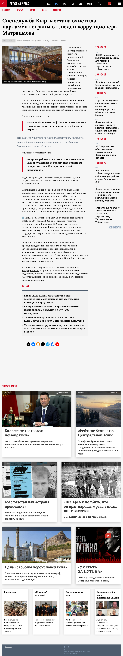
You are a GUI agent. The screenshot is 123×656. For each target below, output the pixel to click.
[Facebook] (52, 344)
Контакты (8, 647)
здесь (50, 261)
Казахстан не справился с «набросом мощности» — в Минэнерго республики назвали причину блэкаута (107, 195)
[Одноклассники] (38, 344)
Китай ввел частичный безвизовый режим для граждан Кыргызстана (107, 85)
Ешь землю (10, 592)
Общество (55, 41)
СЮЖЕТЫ (57, 10)
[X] (28, 344)
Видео (32, 10)
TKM (72, 3)
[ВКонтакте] (33, 344)
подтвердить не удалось (50, 258)
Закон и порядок (23, 41)
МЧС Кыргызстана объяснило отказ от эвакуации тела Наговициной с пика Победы (105, 152)
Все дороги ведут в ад (75, 593)
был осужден (71, 224)
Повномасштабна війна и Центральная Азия (107, 595)
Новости (6, 10)
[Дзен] (43, 344)
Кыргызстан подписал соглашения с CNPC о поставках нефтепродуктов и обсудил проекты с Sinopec (107, 107)
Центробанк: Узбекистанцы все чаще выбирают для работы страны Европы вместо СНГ (107, 176)
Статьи (20, 10)
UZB (80, 3)
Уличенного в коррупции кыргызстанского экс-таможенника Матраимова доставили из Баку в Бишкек (54, 328)
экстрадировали (30, 270)
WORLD (89, 3)
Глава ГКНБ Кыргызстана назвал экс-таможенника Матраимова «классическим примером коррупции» (51, 299)
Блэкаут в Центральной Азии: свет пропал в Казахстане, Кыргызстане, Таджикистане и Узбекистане (107, 215)
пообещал (50, 189)
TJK (64, 3)
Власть (63, 41)
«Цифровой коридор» (41, 593)
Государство (36, 41)
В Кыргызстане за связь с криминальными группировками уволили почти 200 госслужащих (51, 310)
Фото (44, 10)
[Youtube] (57, 344)
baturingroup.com (80, 651)
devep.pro (74, 653)
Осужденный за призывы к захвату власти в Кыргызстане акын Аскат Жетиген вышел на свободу (107, 128)
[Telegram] (48, 344)
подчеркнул (37, 116)
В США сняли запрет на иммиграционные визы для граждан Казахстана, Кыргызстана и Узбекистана (107, 62)
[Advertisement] (61, 367)
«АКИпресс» (65, 94)
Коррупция (46, 41)
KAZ (48, 3)
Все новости (115, 227)
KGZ (56, 3)
